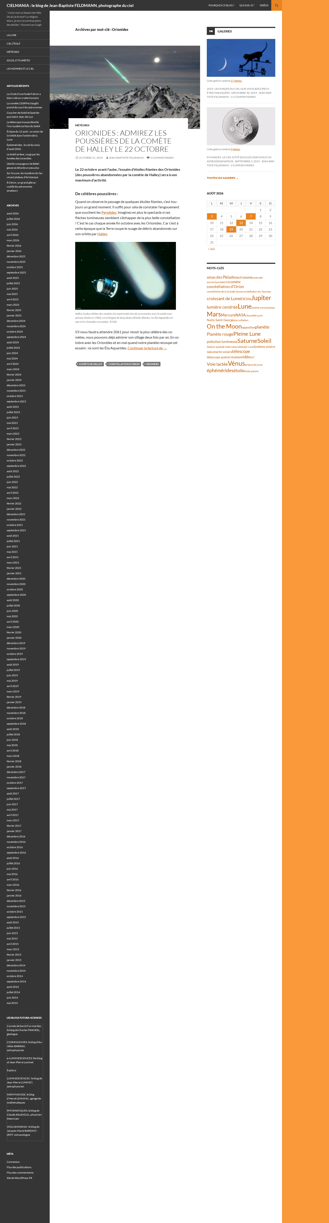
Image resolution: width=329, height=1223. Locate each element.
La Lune (11, 35)
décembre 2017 (16, 772)
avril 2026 (13, 235)
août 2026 (13, 213)
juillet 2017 (13, 798)
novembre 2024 (16, 326)
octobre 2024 (15, 331)
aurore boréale (215, 282)
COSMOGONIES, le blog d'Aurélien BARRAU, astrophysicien (25, 1046)
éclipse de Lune (254, 364)
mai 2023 (12, 423)
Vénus (236, 363)
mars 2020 (13, 627)
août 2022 (13, 471)
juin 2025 (12, 288)
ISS (249, 299)
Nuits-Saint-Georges (221, 320)
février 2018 (14, 761)
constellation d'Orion (124, 364)
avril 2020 (13, 621)
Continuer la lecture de (147, 348)
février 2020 (14, 632)
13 (241, 223)
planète (262, 326)
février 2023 (14, 439)
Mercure (228, 315)
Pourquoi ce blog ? (221, 5)
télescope (241, 351)
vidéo (245, 356)
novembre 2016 (16, 841)
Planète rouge (220, 334)
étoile (238, 370)
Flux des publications (19, 1167)
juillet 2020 (13, 605)
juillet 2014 (13, 992)
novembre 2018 (16, 713)
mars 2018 (13, 756)
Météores (82, 125)
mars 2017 (13, 820)
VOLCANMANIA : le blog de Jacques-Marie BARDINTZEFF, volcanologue (23, 1130)
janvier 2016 (14, 895)
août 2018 (13, 729)
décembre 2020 (16, 578)
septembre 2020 (16, 594)
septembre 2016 (16, 852)
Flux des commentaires (20, 1172)
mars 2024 (13, 369)
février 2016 (14, 890)
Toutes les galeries (223, 177)
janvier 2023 (14, 444)
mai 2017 (12, 809)
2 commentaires (162, 157)
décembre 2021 (16, 514)
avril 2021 (13, 557)
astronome (244, 277)
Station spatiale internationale (224, 346)
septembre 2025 (16, 272)
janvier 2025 (14, 315)
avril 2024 (13, 363)
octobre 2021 (15, 525)
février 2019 (14, 696)
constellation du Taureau (256, 291)
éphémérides (220, 370)
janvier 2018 (14, 766)
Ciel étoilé (13, 43)
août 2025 (13, 278)
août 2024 (13, 342)
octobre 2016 (15, 847)
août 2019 (13, 664)
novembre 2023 (16, 390)
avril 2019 (13, 686)
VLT (252, 357)
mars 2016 (13, 884)
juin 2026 (12, 224)
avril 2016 (13, 879)
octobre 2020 (15, 589)
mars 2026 (13, 240)
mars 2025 (13, 304)
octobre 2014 (15, 976)
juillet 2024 (13, 347)
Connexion (13, 1161)
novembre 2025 (16, 261)
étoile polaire (251, 371)
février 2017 (14, 825)
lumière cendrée (222, 306)
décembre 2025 (16, 256)
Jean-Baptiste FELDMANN (126, 157)
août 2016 (13, 858)
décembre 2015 (16, 901)
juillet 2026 (13, 218)
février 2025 (14, 310)
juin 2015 (12, 933)
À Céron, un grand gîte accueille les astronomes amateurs (22, 186)
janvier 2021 (14, 573)
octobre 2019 (15, 653)
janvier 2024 (14, 380)
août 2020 (13, 600)
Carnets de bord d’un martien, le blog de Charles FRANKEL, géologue (24, 1030)
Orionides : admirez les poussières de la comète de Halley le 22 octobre (123, 141)
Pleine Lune (247, 333)
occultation (241, 320)
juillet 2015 (13, 927)
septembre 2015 (16, 917)
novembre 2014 (16, 970)
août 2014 (13, 986)
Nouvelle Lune (254, 315)
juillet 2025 (13, 283)
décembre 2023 (16, 385)
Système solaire (264, 346)
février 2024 (14, 374)
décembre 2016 (16, 836)
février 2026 (14, 245)
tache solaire (223, 352)
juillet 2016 (13, 863)
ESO (243, 299)
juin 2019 (12, 675)
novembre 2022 (16, 455)
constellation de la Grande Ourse (224, 291)
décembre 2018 (16, 707)
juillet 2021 (13, 541)
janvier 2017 (14, 831)
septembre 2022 (16, 465)
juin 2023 (12, 417)
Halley (102, 234)
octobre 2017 (15, 782)
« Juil (211, 249)
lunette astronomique (263, 307)
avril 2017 (13, 815)
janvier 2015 (14, 960)
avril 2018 (13, 750)
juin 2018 (12, 739)
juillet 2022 (13, 476)
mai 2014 (12, 1003)
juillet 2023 (13, 412)
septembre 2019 (16, 659)
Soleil (264, 340)
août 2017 (13, 793)
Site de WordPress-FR (19, 1178)
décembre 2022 (16, 449)
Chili (227, 282)
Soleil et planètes (18, 60)
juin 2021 (12, 546)
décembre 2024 (16, 320)
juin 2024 (12, 353)
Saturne (247, 340)
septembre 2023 (16, 401)
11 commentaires (243, 96)
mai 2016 (12, 874)
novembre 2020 (16, 584)
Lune (245, 306)
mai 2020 (12, 616)
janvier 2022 (14, 508)
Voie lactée (217, 364)
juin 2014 (12, 997)
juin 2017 (12, 804)
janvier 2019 (14, 702)
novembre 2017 (16, 777)
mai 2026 (12, 229)
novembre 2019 (16, 648)
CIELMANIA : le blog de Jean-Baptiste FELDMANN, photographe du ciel (70, 5)
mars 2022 (13, 498)
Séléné (210, 352)
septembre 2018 (16, 723)
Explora (11, 1070)
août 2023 (13, 406)
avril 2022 (13, 492)
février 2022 (14, 503)
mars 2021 (13, 562)
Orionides (152, 364)
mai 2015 (12, 938)
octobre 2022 (15, 460)
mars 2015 (13, 949)
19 (231, 229)
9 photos (235, 149)
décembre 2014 (16, 965)
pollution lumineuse (222, 341)
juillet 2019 (13, 670)
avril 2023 (13, 428)
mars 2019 (13, 691)
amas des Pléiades (222, 277)
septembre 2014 (16, 981)
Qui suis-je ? (246, 5)
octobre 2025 (15, 267)
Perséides (108, 212)
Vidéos (264, 5)
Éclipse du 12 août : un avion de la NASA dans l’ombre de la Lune (25, 135)
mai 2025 (12, 294)
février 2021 (14, 568)
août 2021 (13, 535)
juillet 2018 (13, 734)
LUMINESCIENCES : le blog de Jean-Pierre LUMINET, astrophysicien (24, 1082)
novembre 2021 (16, 519)
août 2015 (13, 922)
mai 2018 (12, 745)
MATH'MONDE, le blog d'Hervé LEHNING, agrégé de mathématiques (24, 1098)
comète (235, 282)
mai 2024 (12, 358)
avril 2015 (13, 944)
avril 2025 (13, 299)
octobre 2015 (15, 911)
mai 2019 (12, 680)
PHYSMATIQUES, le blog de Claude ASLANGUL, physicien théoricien (24, 1114)
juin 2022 (12, 482)
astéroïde (257, 277)
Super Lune (247, 346)
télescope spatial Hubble (224, 357)
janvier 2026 (14, 251)
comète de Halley (90, 364)
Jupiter (261, 297)
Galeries (225, 31)
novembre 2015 (16, 906)
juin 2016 (12, 868)
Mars (214, 314)
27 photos (236, 80)
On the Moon (224, 326)
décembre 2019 (16, 643)
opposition (248, 327)
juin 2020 (12, 611)
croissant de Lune (223, 298)
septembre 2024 (16, 337)
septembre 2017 (16, 788)
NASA (240, 315)
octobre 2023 (15, 396)
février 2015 (14, 954)
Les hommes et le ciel (20, 68)
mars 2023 (13, 433)
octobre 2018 (15, 718)
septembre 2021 (16, 530)
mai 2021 (12, 551)
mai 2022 (12, 487)
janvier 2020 (14, 637)
